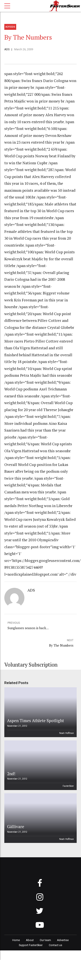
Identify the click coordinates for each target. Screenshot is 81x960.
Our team (45, 940)
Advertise (63, 940)
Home (16, 940)
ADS (7, 49)
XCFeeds (10, 27)
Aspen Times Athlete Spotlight (35, 720)
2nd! (11, 773)
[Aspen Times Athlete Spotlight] (40, 712)
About (30, 940)
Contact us (55, 945)
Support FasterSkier (31, 945)
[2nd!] (40, 765)
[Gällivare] (40, 818)
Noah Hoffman (66, 733)
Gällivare (15, 826)
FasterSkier (68, 786)
